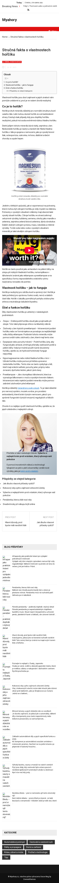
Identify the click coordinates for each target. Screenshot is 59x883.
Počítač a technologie (38, 852)
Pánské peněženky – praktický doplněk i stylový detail (33, 607)
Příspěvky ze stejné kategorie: (21, 91)
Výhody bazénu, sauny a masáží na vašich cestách (32, 765)
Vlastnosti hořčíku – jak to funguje (19, 85)
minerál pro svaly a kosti (28, 388)
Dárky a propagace (12, 847)
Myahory (9, 20)
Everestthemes (29, 879)
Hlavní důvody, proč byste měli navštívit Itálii (15, 523)
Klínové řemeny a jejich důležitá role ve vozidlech (31, 711)
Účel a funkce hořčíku (14, 88)
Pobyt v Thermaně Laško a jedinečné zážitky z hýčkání (36, 6)
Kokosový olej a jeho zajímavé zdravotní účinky (24, 488)
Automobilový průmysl (14, 842)
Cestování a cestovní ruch (41, 842)
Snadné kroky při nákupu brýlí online (19, 504)
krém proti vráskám (29, 471)
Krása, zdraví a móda (13, 62)
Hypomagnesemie (11, 358)
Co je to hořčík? (12, 82)
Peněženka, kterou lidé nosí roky (17, 500)
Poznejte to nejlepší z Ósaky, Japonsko (27, 663)
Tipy (6, 857)
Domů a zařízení (33, 847)
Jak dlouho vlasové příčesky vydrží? (19, 483)
